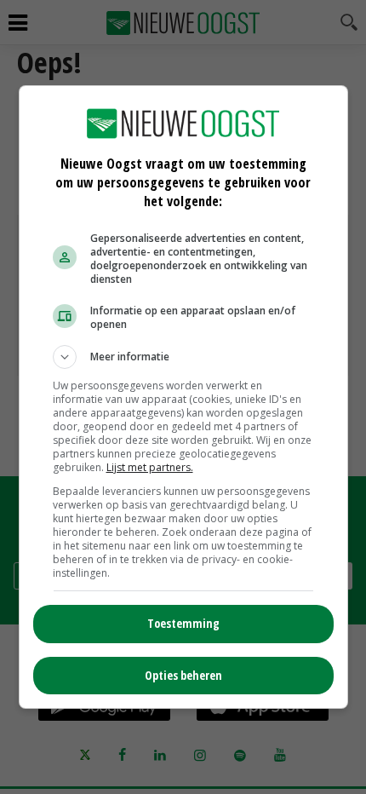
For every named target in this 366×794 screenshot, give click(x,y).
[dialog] (183, 397)
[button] (183, 357)
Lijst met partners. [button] (149, 467)
